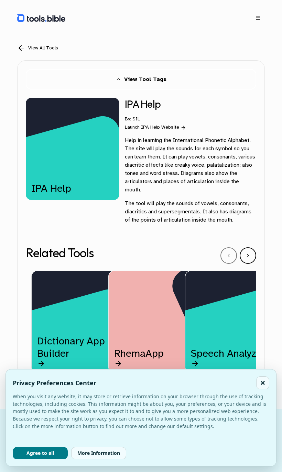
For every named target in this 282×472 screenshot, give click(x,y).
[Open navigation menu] (258, 18)
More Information (98, 453)
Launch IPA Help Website (152, 127)
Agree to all (40, 453)
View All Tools (43, 48)
